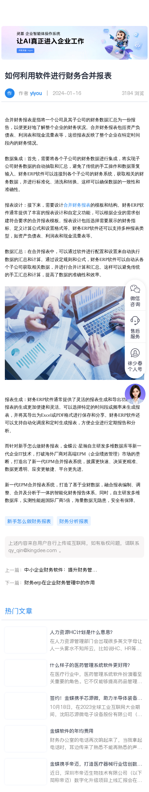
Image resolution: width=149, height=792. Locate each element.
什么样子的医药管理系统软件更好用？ (91, 665)
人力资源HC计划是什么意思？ (82, 632)
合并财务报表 (76, 205)
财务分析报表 (73, 521)
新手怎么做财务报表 (29, 521)
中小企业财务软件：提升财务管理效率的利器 (60, 569)
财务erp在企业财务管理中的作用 (59, 582)
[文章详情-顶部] (74, 43)
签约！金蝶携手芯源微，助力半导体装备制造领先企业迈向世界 (96, 698)
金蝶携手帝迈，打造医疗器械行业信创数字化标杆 (96, 764)
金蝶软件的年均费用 (72, 731)
